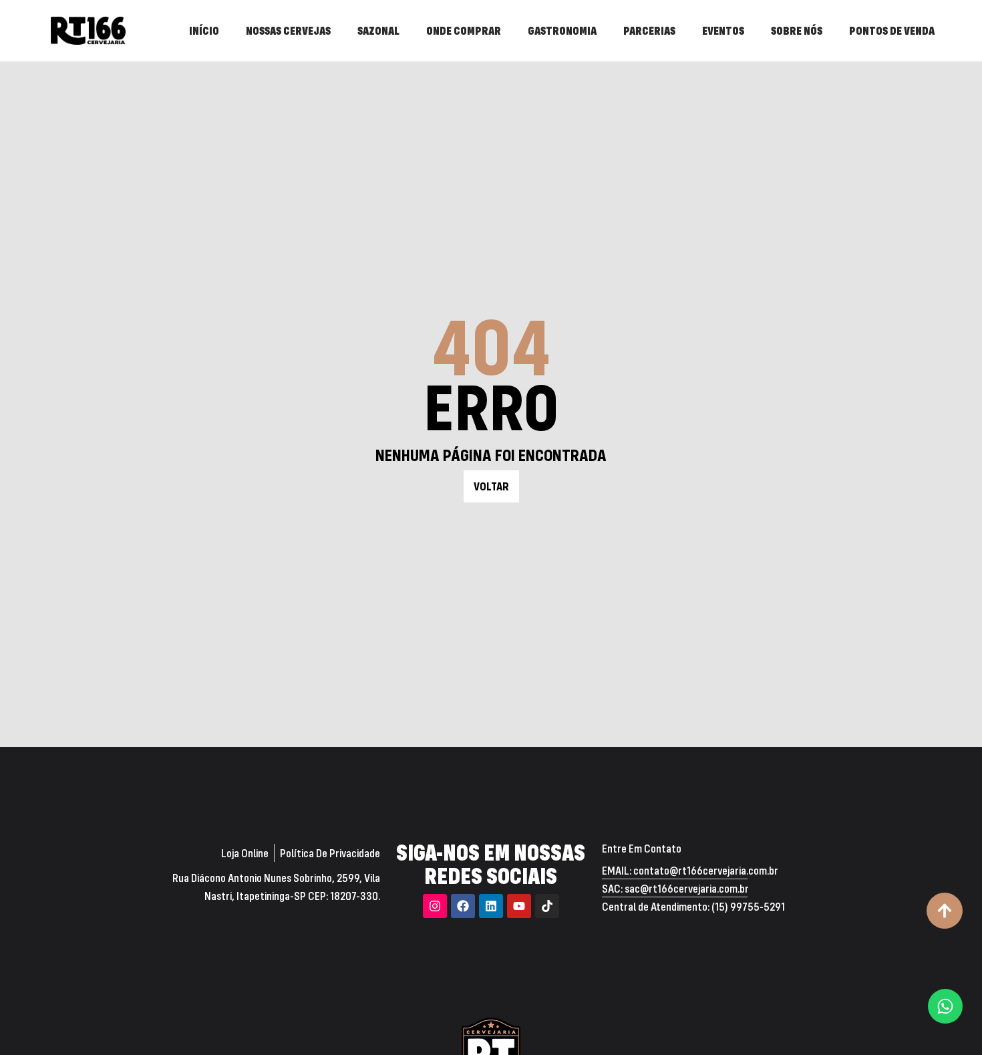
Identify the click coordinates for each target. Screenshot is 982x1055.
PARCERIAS (649, 30)
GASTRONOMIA (562, 30)
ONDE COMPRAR (463, 30)
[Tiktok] (547, 906)
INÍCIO (204, 30)
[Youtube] (519, 906)
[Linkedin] (491, 906)
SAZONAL (378, 30)
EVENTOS (723, 30)
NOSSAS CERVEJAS (288, 30)
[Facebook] (463, 906)
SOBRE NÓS (796, 30)
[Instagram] (435, 906)
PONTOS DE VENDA (892, 30)
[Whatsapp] (945, 1006)
